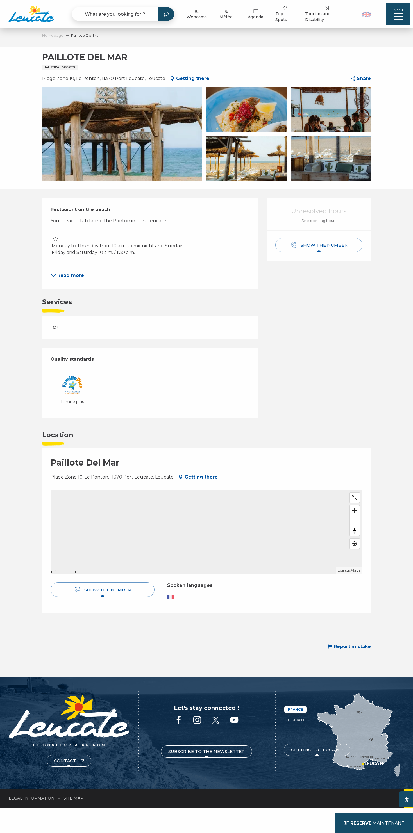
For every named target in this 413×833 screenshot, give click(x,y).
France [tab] (295, 709)
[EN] (367, 14)
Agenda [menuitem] (255, 16)
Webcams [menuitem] (197, 16)
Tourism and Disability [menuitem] (317, 16)
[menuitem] (31, 14)
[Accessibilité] (406, 799)
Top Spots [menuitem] (281, 16)
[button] (367, 14)
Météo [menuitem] (226, 16)
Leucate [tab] (296, 720)
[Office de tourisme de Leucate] (68, 720)
